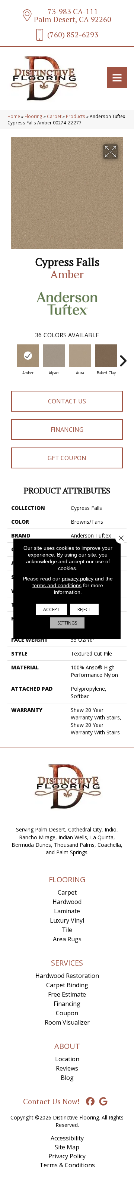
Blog (67, 1078)
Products (75, 116)
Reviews (67, 1068)
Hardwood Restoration (67, 976)
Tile (67, 930)
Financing (67, 429)
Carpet (54, 116)
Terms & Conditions (67, 1165)
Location (67, 1059)
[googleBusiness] (103, 1101)
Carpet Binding (67, 985)
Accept (51, 609)
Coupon (67, 1013)
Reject (84, 609)
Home (13, 116)
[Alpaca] (54, 356)
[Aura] (80, 356)
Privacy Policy (67, 1156)
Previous (11, 357)
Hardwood (67, 902)
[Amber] (28, 356)
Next (122, 357)
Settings (67, 622)
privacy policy (77, 578)
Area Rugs (67, 939)
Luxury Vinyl (67, 920)
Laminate (67, 911)
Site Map (67, 1147)
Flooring (33, 116)
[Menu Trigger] (117, 77)
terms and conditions (57, 585)
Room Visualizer (67, 1022)
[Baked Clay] (106, 356)
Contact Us (67, 401)
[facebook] (90, 1101)
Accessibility (67, 1138)
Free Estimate (67, 994)
